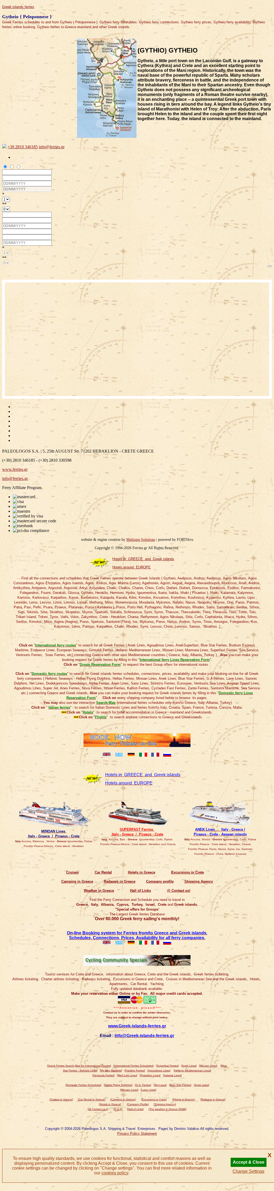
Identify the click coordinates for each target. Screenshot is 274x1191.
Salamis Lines (172, 1075)
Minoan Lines (208, 1065)
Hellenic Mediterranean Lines (192, 1070)
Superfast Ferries (167, 1065)
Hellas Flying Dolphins (118, 1084)
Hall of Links (135, 1109)
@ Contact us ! (98, 1109)
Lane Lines (148, 1089)
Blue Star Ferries (180, 1084)
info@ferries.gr (51, 147)
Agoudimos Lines (159, 1070)
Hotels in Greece (110, 1104)
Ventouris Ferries (103, 1075)
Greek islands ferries (18, 7)
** (4, 204)
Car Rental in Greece (92, 1099)
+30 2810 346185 (22, 147)
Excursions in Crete (154, 1099)
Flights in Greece (183, 1099)
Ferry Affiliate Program (21, 487)
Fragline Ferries (134, 1070)
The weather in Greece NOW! (167, 1109)
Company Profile (138, 1104)
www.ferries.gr (15, 469)
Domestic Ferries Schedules (83, 1084)
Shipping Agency (164, 1104)
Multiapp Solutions (140, 539)
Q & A (117, 1109)
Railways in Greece (213, 1099)
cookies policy (114, 1173)
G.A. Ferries (143, 1084)
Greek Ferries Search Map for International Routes (79, 1065)
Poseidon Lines (150, 1075)
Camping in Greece (123, 1099)
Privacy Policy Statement (137, 1133)
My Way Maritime (111, 1070)
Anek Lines (189, 1065)
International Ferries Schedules (133, 1065)
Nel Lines (160, 1084)
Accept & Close (248, 1162)
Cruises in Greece (61, 1099)
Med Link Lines (127, 1075)
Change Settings (248, 1171)
